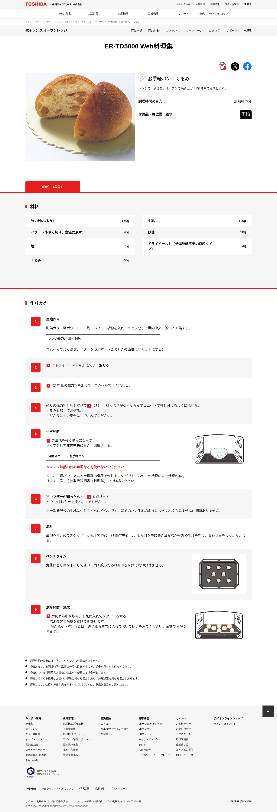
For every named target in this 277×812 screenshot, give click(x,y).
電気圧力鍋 (31, 744)
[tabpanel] (138, 240)
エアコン (106, 723)
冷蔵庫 (29, 723)
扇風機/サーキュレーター (115, 728)
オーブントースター (36, 739)
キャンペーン (194, 30)
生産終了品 (182, 744)
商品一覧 (136, 30)
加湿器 (104, 734)
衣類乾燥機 (69, 728)
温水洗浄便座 (70, 744)
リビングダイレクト (225, 723)
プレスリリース (118, 788)
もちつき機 (31, 760)
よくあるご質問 (184, 749)
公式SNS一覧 (134, 801)
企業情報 (200, 4)
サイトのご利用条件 (35, 801)
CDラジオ (143, 728)
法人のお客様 (232, 4)
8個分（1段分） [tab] (53, 186)
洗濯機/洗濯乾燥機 (73, 723)
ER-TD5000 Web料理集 (106, 22)
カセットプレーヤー (149, 739)
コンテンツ (173, 30)
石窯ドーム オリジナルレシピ (78, 22)
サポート (183, 13)
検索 (249, 4)
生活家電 (93, 13)
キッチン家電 (63, 13)
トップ (28, 22)
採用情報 (215, 4)
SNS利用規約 (115, 801)
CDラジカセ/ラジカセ (150, 723)
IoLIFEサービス (184, 755)
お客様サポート (184, 723)
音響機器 (153, 13)
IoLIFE (247, 30)
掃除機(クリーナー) (73, 734)
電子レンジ (31, 728)
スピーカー (144, 749)
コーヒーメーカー (35, 749)
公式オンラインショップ (213, 13)
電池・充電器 (70, 749)
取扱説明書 (182, 739)
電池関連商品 (70, 755)
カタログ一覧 (183, 734)
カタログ (214, 30)
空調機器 (123, 13)
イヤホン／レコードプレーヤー (155, 755)
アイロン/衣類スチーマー (77, 739)
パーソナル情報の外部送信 (88, 801)
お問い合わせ (183, 4)
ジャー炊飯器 (32, 734)
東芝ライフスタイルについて (57, 788)
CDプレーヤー (146, 734)
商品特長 (154, 30)
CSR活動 (84, 788)
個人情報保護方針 (60, 801)
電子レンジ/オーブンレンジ (48, 22)
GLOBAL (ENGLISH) (241, 801)
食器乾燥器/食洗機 (35, 755)
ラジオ (142, 744)
